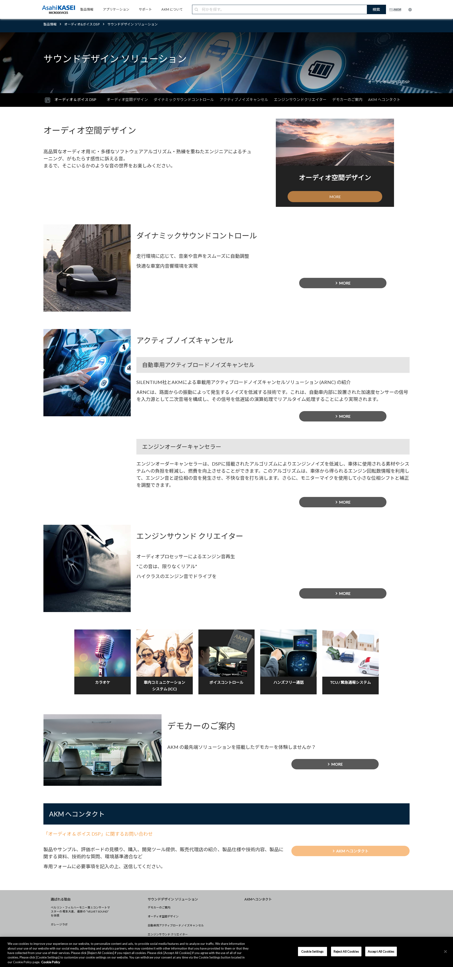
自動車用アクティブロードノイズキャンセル (176, 925)
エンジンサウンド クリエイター (168, 934)
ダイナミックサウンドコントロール (184, 99)
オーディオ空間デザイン (127, 99)
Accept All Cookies (381, 951)
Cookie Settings (312, 951)
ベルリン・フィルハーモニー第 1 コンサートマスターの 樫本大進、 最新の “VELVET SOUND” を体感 (80, 911)
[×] (445, 951)
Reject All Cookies (346, 951)
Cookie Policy (50, 962)
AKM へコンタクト (384, 99)
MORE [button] (335, 196)
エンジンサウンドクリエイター (300, 99)
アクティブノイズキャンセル (244, 99)
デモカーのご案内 (347, 99)
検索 (376, 9)
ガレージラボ (59, 924)
